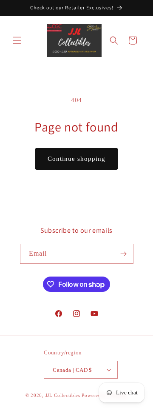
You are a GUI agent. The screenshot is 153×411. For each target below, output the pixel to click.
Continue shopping (76, 158)
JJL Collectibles (62, 395)
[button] (17, 40)
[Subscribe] (123, 254)
